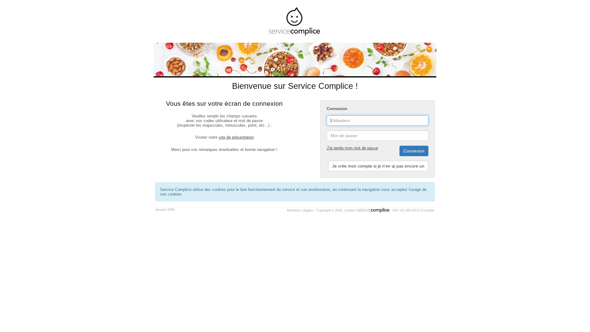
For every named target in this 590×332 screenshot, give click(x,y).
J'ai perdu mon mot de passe (352, 148)
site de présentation (236, 137)
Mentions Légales (300, 210)
